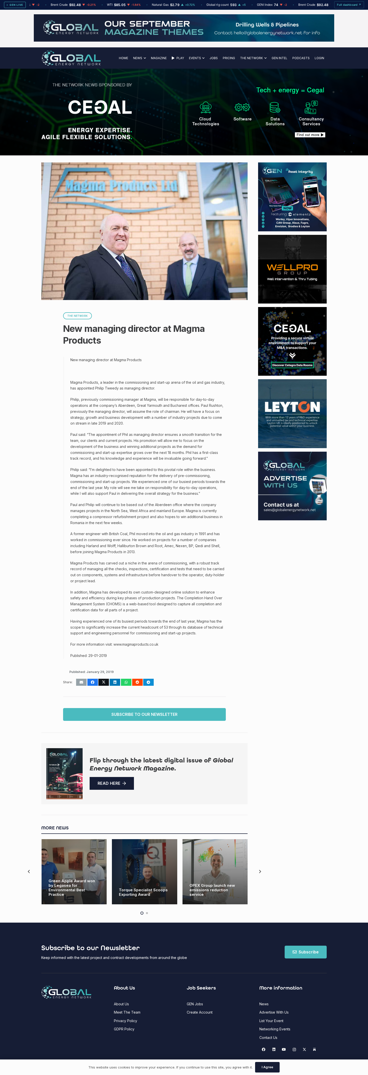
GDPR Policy (124, 1029)
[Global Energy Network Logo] (71, 58)
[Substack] (314, 1049)
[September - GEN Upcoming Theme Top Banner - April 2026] (184, 40)
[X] (304, 1049)
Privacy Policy (125, 1021)
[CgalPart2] (259, 112)
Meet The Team (127, 1012)
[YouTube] (284, 1049)
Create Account (200, 1012)
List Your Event (271, 1021)
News (264, 1004)
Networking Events (274, 1029)
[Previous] (29, 872)
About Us (121, 1004)
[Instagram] (294, 1049)
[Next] (260, 872)
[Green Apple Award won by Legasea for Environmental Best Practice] (74, 872)
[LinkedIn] (273, 1049)
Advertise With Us (274, 1012)
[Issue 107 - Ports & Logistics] (64, 774)
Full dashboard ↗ (349, 5)
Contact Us (268, 1037)
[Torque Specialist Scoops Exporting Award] (144, 872)
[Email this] (81, 682)
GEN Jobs (195, 1004)
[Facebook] (263, 1049)
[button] (144, 58)
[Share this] (92, 682)
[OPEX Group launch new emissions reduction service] (215, 872)
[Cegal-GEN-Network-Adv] (87, 138)
